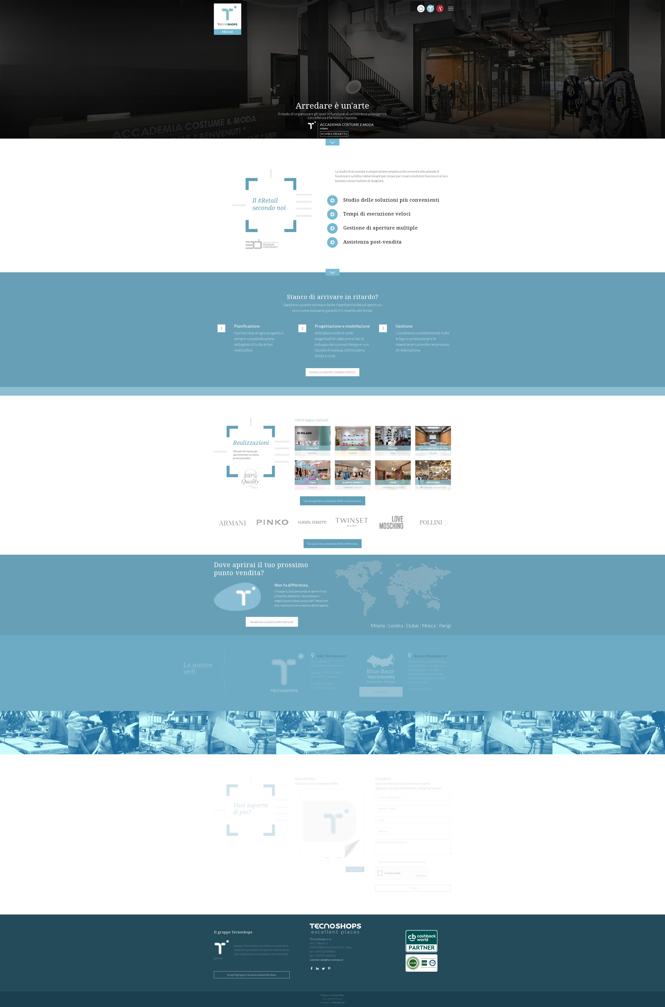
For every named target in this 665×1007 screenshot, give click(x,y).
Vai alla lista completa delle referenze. (332, 544)
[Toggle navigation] (450, 8)
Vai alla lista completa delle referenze (272, 621)
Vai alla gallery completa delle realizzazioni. (332, 501)
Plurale (338, 1002)
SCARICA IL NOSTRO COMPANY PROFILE (332, 372)
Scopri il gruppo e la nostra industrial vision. (251, 974)
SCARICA (355, 869)
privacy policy (419, 862)
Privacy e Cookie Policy (332, 995)
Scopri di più (381, 691)
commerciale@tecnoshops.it (326, 959)
